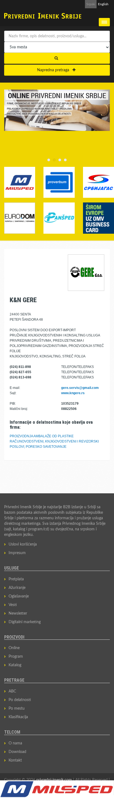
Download (17, 752)
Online (14, 648)
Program (16, 657)
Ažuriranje (17, 588)
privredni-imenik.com (54, 780)
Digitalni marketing (25, 622)
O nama (15, 743)
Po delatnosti (20, 700)
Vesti (13, 605)
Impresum (17, 553)
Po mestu (17, 708)
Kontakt (15, 760)
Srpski (90, 4)
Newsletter (18, 613)
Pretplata (16, 579)
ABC (12, 691)
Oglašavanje (19, 596)
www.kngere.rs (73, 393)
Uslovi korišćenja (23, 544)
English (103, 4)
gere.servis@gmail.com (80, 388)
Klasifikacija (18, 717)
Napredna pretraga (54, 70)
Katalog (15, 665)
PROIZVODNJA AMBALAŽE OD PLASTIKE (42, 436)
